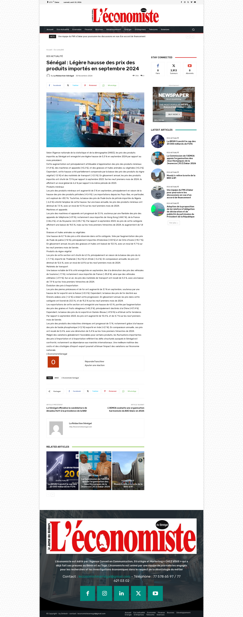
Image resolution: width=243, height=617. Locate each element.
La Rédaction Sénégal (63, 76)
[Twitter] (188, 2)
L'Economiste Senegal (70, 378)
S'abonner (189, 64)
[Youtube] (195, 2)
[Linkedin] (121, 593)
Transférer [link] (99, 361)
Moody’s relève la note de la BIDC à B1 (128, 485)
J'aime (157, 64)
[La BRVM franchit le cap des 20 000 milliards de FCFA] (62, 470)
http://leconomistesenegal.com (80, 427)
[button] (193, 29)
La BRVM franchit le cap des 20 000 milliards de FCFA (62, 485)
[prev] (188, 36)
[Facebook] (181, 2)
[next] (192, 36)
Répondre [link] (89, 361)
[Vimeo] (191, 2)
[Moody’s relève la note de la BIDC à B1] (128, 470)
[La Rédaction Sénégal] (48, 75)
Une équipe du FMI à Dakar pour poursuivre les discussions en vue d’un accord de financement (180, 194)
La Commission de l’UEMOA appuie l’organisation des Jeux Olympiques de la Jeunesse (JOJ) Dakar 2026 (95, 483)
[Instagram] (184, 2)
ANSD (57, 378)
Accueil (49, 50)
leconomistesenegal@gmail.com (104, 576)
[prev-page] (48, 494)
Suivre (174, 64)
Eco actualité (59, 50)
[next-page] (52, 494)
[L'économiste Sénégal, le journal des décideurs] (125, 15)
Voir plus (172, 223)
